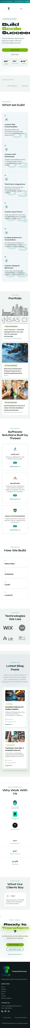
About (3, 993)
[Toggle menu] (21, 8)
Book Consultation (6, 998)
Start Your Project (14, 944)
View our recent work (14, 954)
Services (3, 991)
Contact (3, 996)
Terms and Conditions (21, 1017)
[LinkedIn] (2, 1011)
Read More (8, 724)
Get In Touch (15, 54)
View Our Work (15, 50)
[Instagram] (5, 1011)
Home (3, 987)
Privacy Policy (7, 1017)
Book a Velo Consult (15, 949)
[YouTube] (9, 1011)
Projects (3, 989)
